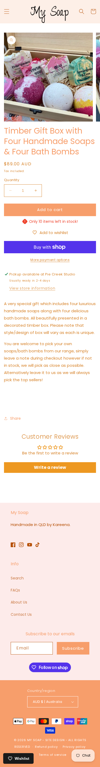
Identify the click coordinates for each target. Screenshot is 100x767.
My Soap (34, 740)
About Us (19, 602)
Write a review (50, 467)
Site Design (55, 740)
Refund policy (46, 747)
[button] (7, 11)
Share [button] (15, 418)
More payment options (50, 260)
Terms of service (52, 755)
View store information (32, 288)
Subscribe (73, 648)
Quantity (11, 179)
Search (17, 578)
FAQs (15, 590)
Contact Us (21, 614)
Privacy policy (74, 747)
